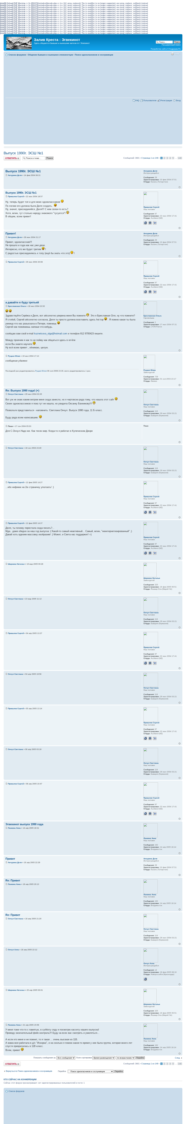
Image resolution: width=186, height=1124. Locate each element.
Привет (10, 858)
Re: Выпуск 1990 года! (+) (22, 390)
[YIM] (155, 223)
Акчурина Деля (15, 175)
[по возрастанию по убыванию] (130, 1058)
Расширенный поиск (171, 45)
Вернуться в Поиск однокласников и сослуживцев (29, 1071)
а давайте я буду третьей (22, 302)
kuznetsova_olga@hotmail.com (50, 333)
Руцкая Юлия (14, 356)
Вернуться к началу (180, 187)
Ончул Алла (13, 950)
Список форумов (17, 55)
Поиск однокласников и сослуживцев (94, 55)
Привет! (10, 233)
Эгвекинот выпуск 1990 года (24, 824)
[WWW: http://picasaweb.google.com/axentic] (145, 223)
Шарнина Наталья (16, 564)
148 (179, 158)
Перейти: (62, 1071)
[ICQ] (150, 223)
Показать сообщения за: (44, 1058)
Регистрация (166, 100)
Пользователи (149, 100)
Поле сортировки (84, 1058)
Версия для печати (172, 54)
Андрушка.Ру (175, 49)
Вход (178, 100)
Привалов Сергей (16, 196)
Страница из (149, 158)
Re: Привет (12, 880)
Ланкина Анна (14, 828)
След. (177, 1058)
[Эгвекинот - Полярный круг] (19, 42)
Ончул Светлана (15, 394)
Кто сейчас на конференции (20, 1079)
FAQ (137, 100)
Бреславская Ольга (17, 306)
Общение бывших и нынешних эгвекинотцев (50, 55)
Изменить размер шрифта (178, 54)
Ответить (8, 157)
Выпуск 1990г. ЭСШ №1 (23, 153)
